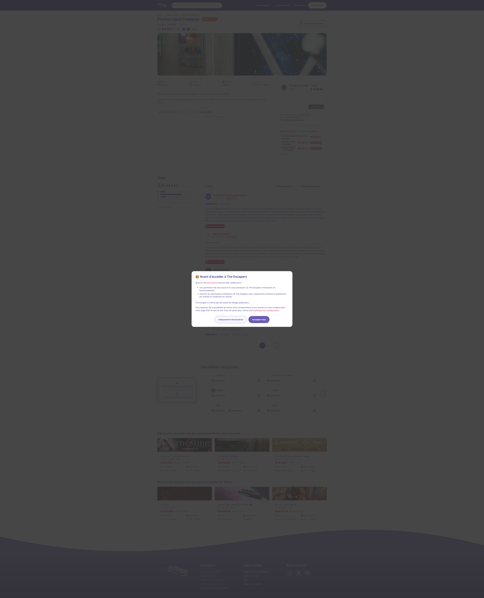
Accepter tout (259, 319)
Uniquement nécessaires (230, 319)
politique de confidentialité (266, 310)
